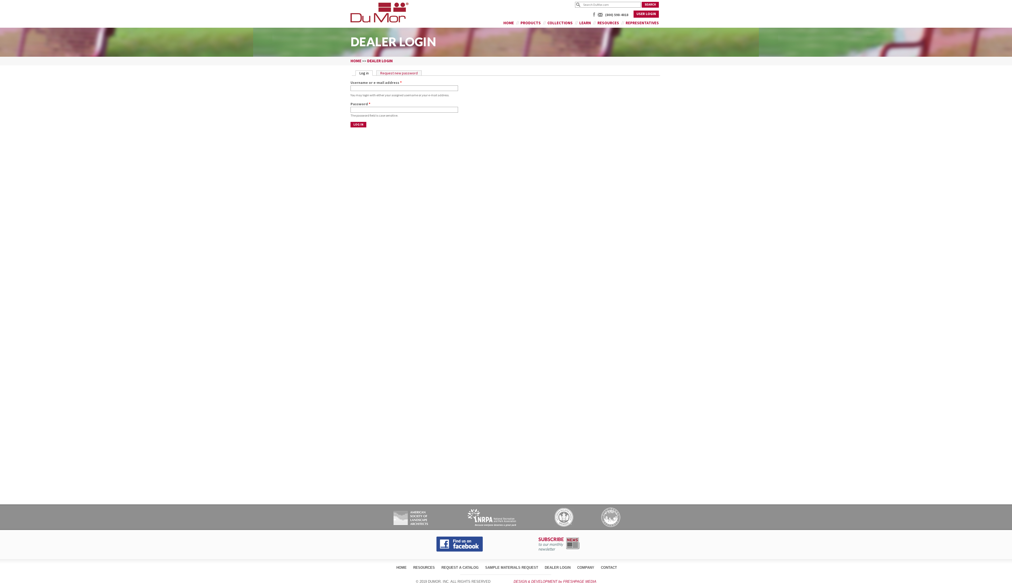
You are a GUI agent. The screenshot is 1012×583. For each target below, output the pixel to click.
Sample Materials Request (511, 568)
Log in (366, 73)
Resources (608, 22)
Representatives (642, 22)
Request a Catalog (460, 568)
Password (360, 104)
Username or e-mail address (376, 82)
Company (585, 568)
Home (508, 22)
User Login (646, 14)
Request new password (399, 73)
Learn (585, 22)
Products (530, 22)
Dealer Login (558, 568)
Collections (560, 22)
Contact (609, 568)
